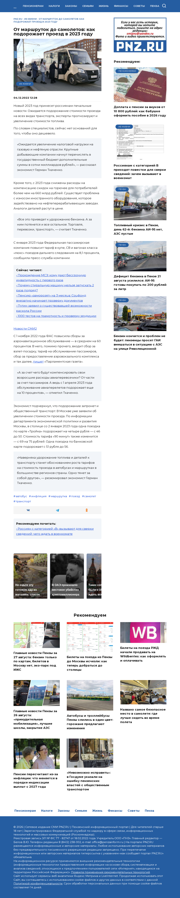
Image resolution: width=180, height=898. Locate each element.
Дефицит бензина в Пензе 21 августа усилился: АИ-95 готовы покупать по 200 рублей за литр (140, 282)
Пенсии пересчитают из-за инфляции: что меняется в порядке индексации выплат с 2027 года (36, 780)
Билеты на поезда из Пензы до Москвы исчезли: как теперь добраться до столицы (89, 663)
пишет (38, 361)
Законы (71, 6)
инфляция (39, 496)
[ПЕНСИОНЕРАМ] (140, 99)
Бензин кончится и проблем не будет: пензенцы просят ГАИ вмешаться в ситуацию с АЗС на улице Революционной (139, 342)
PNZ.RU (18, 19)
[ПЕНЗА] (140, 218)
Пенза (154, 6)
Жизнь (104, 6)
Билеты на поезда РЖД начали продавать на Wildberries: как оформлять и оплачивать (143, 654)
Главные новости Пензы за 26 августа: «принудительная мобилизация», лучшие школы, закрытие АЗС (35, 719)
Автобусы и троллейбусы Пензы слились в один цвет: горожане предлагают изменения (90, 722)
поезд (75, 496)
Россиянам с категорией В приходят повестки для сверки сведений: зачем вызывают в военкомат (140, 172)
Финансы (121, 6)
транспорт (23, 501)
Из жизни (30, 19)
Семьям (88, 6)
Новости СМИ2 (25, 328)
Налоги (54, 6)
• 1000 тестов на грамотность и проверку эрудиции (56, 316)
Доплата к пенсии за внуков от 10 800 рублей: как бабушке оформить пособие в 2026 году (140, 111)
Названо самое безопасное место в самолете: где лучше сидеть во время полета (143, 716)
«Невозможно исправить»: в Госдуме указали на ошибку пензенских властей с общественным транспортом (89, 781)
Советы (139, 6)
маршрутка (59, 496)
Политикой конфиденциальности (38, 883)
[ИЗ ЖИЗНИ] (140, 158)
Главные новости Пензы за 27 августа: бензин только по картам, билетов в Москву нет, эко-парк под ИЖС (35, 661)
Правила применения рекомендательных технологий (110, 872)
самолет (90, 496)
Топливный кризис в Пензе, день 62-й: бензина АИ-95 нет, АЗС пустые (138, 229)
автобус (21, 496)
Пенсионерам (33, 6)
